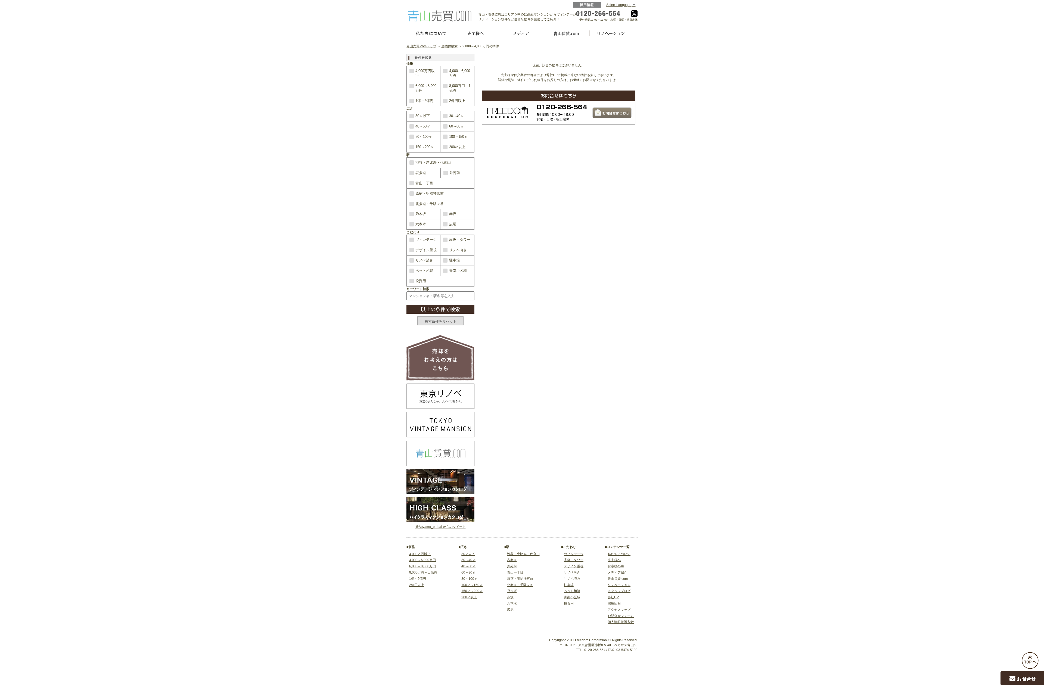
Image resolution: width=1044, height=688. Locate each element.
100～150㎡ (458, 137)
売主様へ (614, 560)
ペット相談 (424, 271)
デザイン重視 (426, 250)
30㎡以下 (422, 116)
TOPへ (1030, 660)
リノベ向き (458, 250)
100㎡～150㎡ (472, 585)
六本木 (420, 224)
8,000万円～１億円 (423, 572)
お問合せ (1026, 678)
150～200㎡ (424, 147)
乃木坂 (420, 214)
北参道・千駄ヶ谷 (429, 204)
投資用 (420, 281)
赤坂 (452, 214)
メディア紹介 (617, 572)
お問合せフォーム (621, 616)
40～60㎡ (422, 126)
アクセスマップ (619, 610)
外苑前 (454, 173)
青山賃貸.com (618, 579)
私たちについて (619, 554)
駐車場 (454, 260)
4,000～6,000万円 (459, 73)
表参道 (420, 173)
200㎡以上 (457, 147)
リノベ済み (424, 260)
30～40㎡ (456, 116)
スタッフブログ (619, 591)
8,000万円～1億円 (459, 88)
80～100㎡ (423, 137)
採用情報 (587, 5)
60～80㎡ (456, 126)
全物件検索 (449, 46)
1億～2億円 (424, 101)
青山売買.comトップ (421, 46)
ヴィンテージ (426, 240)
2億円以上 (457, 101)
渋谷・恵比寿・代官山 (433, 162)
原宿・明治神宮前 (429, 193)
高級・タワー (459, 240)
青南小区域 (458, 271)
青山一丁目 (424, 183)
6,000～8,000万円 (425, 88)
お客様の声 (616, 566)
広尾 (452, 224)
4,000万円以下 (425, 73)
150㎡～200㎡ (472, 591)
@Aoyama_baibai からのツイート (440, 527)
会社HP (613, 597)
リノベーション (619, 585)
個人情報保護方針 (621, 622)
